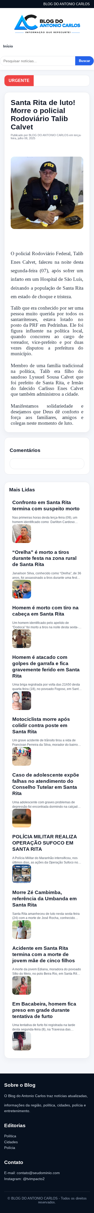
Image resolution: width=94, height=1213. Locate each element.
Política (10, 1136)
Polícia (9, 1148)
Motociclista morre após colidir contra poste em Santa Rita (41, 725)
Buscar (84, 61)
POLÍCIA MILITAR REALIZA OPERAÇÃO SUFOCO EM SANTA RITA (44, 843)
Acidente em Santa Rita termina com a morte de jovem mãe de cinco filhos (43, 954)
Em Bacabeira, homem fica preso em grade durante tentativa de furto (44, 1010)
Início (8, 46)
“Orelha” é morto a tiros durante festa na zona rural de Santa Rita (44, 558)
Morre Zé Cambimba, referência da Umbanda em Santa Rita (44, 899)
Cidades (11, 1142)
